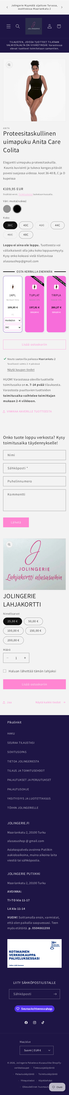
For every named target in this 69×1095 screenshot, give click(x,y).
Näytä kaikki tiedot (48, 702)
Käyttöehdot (45, 1080)
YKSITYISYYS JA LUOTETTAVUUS (29, 798)
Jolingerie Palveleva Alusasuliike (34, 1062)
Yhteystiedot (28, 1080)
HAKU (11, 733)
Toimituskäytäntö (48, 1074)
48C (26, 235)
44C (57, 225)
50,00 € (33, 621)
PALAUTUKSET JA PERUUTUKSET (29, 780)
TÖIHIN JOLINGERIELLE (22, 808)
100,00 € (13, 631)
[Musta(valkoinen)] (7, 209)
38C (10, 225)
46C (12, 236)
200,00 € (13, 640)
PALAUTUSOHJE (18, 789)
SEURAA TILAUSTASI (21, 743)
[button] (8, 26)
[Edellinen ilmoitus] (7, 7)
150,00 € (35, 631)
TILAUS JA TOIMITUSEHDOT (26, 771)
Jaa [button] (9, 702)
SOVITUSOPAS (17, 752)
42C (44, 226)
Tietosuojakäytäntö (44, 1067)
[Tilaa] (55, 994)
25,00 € (13, 621)
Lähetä (16, 522)
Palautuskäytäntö (24, 1074)
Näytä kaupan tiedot (21, 370)
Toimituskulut (26, 194)
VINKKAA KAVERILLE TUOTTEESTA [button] (29, 411)
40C (26, 225)
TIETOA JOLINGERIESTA (23, 761)
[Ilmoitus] (62, 7)
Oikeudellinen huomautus (36, 1086)
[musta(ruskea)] (17, 209)
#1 (13, 314)
